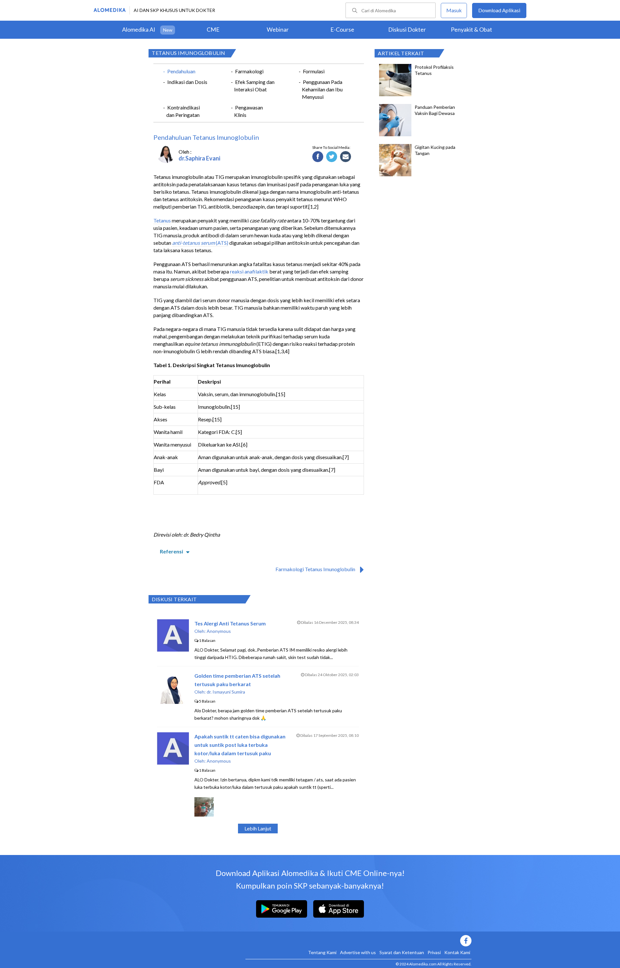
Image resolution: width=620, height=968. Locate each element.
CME (213, 29)
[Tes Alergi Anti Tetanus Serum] (173, 649)
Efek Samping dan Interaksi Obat (254, 85)
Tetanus (162, 220)
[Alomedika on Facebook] (358, 940)
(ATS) (200, 243)
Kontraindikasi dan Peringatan (183, 111)
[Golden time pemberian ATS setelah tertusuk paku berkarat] (173, 702)
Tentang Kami (322, 952)
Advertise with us (358, 952)
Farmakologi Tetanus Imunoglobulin (315, 569)
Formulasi (314, 71)
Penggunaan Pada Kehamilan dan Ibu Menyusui (322, 89)
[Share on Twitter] (331, 157)
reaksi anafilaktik (249, 271)
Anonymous (219, 631)
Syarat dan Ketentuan (401, 952)
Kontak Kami (457, 952)
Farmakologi (249, 71)
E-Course (342, 29)
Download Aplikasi (499, 10)
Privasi (434, 952)
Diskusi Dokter (407, 29)
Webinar (278, 29)
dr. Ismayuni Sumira (226, 692)
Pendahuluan (181, 71)
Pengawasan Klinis (248, 111)
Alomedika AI (138, 29)
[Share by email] (345, 157)
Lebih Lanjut (257, 828)
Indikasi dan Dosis (187, 82)
